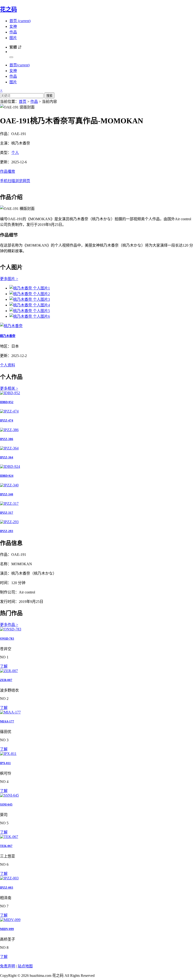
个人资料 (7, 365)
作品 (13, 32)
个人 (15, 153)
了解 (4, 666)
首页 (20, 21)
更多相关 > (9, 388)
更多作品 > (9, 625)
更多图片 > (9, 279)
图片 (13, 38)
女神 (13, 26)
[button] (96, 175)
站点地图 (25, 966)
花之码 (8, 9)
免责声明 (7, 966)
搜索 (49, 95)
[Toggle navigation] (11, 57)
